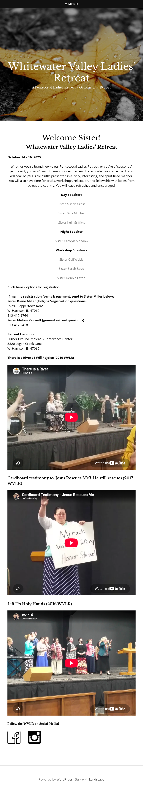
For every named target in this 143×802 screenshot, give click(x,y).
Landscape (96, 779)
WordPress (65, 779)
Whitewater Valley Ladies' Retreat (71, 72)
